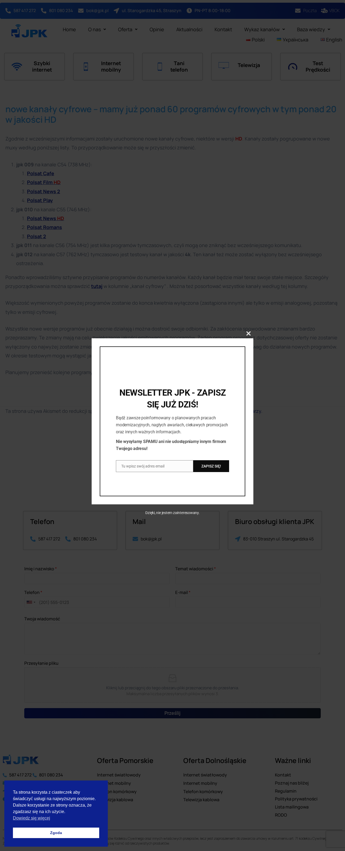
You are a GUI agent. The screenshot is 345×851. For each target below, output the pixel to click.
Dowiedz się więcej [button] (31, 818)
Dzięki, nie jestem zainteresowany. (172, 513)
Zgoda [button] (56, 833)
